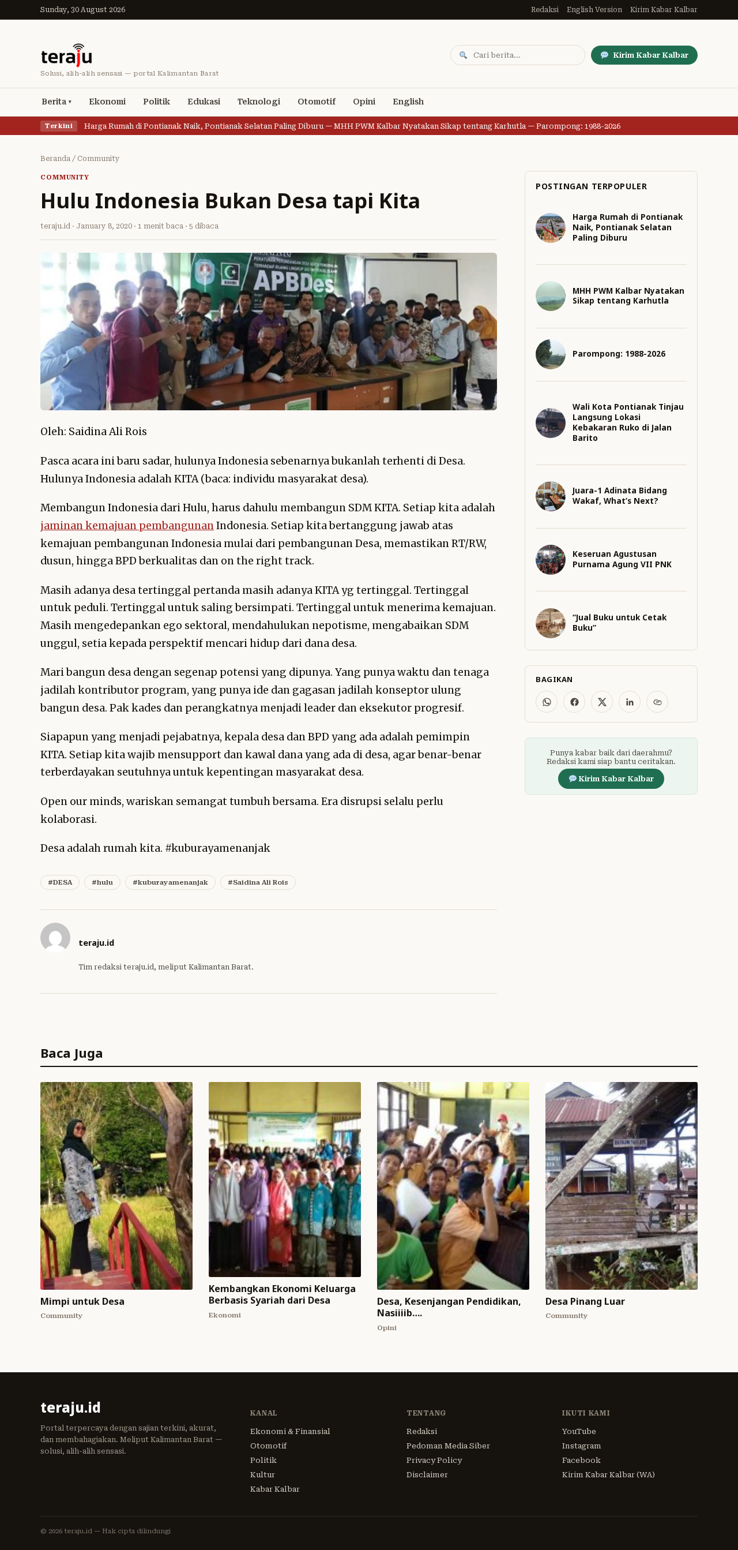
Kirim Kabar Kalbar (664, 10)
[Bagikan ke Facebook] (574, 702)
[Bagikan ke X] (602, 702)
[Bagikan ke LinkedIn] (630, 702)
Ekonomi (107, 101)
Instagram (581, 1446)
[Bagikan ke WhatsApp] (547, 702)
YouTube (579, 1431)
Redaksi (545, 10)
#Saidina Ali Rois (258, 882)
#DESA (60, 882)
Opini (364, 101)
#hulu (102, 882)
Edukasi (203, 101)
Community (98, 159)
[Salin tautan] (657, 702)
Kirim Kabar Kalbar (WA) (608, 1474)
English (408, 101)
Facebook (581, 1460)
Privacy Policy (434, 1460)
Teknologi (259, 101)
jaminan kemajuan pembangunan (127, 525)
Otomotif (317, 101)
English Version (594, 10)
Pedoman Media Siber (448, 1446)
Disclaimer (427, 1474)
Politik (156, 101)
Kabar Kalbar (275, 1489)
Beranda (55, 159)
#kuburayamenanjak (170, 882)
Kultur (262, 1474)
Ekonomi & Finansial (290, 1431)
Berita (54, 101)
